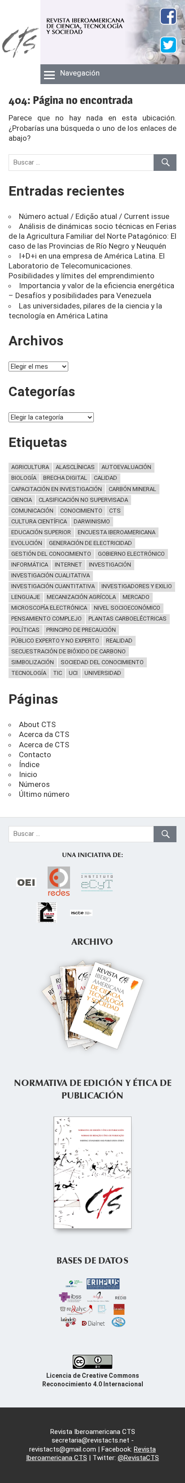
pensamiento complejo (46, 618)
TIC (57, 673)
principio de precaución (81, 629)
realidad (119, 640)
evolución (26, 543)
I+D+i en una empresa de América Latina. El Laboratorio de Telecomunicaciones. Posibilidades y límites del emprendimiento (87, 265)
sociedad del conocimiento (102, 662)
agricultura (30, 467)
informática (29, 564)
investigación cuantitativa (53, 586)
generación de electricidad (90, 543)
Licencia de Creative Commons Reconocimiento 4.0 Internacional (92, 1380)
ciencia (21, 499)
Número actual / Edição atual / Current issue (94, 216)
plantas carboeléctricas (127, 618)
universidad (102, 673)
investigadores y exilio (136, 586)
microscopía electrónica (49, 607)
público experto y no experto (55, 640)
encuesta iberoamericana (116, 532)
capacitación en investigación (56, 489)
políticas (25, 629)
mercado (136, 597)
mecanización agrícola (81, 597)
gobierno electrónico (131, 553)
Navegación (80, 72)
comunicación (32, 510)
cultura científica (39, 521)
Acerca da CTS (44, 734)
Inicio (28, 774)
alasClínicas (75, 467)
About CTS (37, 724)
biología (23, 477)
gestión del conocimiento (51, 553)
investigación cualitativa (50, 575)
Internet (68, 564)
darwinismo (92, 521)
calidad (105, 477)
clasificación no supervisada (83, 499)
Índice (29, 764)
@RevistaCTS (138, 1458)
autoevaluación (126, 467)
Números (34, 784)
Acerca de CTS (44, 744)
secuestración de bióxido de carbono (68, 651)
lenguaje (25, 597)
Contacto (35, 754)
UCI (73, 673)
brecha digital (65, 477)
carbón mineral (132, 489)
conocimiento (81, 510)
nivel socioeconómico (127, 607)
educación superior (41, 532)
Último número (44, 794)
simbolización (32, 662)
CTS (115, 510)
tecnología (28, 673)
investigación (110, 564)
